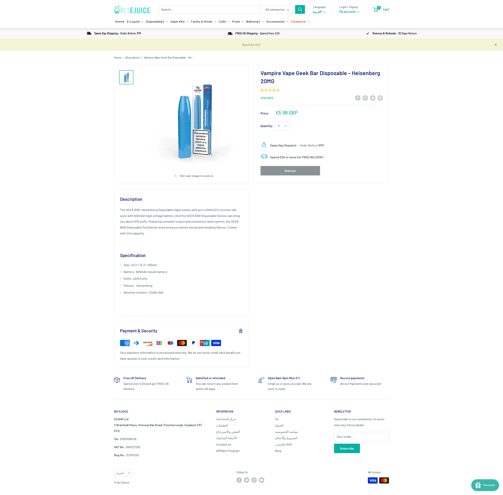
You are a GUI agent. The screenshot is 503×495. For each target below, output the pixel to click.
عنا (277, 419)
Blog (278, 451)
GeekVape (267, 98)
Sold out (290, 170)
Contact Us (223, 444)
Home (117, 57)
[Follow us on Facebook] (239, 480)
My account (347, 11)
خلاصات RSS (283, 444)
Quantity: (267, 126)
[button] (270, 90)
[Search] (300, 9)
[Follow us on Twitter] (246, 480)
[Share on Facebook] (358, 98)
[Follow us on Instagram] (254, 480)
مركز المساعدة (226, 419)
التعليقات (222, 425)
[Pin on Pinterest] (365, 98)
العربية (120, 473)
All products (132, 57)
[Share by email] (380, 98)
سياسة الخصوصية (286, 431)
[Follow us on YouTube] (261, 480)
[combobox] (209, 9)
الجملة (279, 425)
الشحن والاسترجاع (228, 431)
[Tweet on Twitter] (372, 98)
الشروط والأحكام (286, 438)
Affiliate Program (228, 451)
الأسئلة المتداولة (226, 438)
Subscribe (347, 448)
